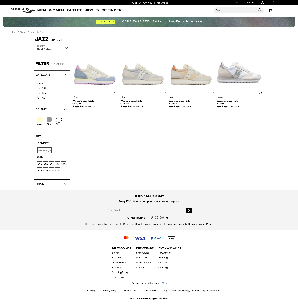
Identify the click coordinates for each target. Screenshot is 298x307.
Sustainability (143, 262)
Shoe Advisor (143, 252)
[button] (52, 74)
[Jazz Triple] (94, 71)
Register (116, 257)
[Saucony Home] (23, 10)
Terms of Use (130, 291)
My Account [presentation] (121, 247)
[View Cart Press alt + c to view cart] (270, 10)
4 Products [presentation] (57, 40)
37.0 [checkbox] (45, 164)
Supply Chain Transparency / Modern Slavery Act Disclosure (191, 291)
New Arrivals (165, 252)
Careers (140, 267)
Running (163, 257)
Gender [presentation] (43, 143)
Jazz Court (42, 98)
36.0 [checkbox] (40, 164)
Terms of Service (172, 224)
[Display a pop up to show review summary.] (95, 107)
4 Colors (75, 97)
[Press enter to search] (260, 10)
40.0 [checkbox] (45, 170)
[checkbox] (40, 121)
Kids (88, 10)
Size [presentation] (40, 157)
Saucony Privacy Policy (200, 224)
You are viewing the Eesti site (145, 283)
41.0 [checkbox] (51, 170)
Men (41, 10)
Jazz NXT (41, 88)
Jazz (42, 39)
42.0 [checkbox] (57, 170)
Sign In (115, 252)
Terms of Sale (149, 291)
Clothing (163, 267)
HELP (250, 2)
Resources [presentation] (145, 247)
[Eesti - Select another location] (236, 3)
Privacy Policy (151, 224)
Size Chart (141, 257)
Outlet (74, 10)
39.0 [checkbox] (40, 170)
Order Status (119, 262)
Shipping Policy (120, 272)
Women (56, 10)
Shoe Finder (109, 10)
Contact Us (118, 277)
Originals (163, 262)
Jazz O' (40, 83)
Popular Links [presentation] (169, 247)
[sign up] (189, 210)
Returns (116, 267)
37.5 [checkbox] (51, 164)
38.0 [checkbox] (57, 164)
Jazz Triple (42, 93)
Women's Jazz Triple (83, 101)
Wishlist (116, 93)
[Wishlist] (272, 2)
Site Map (91, 291)
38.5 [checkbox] (63, 164)
